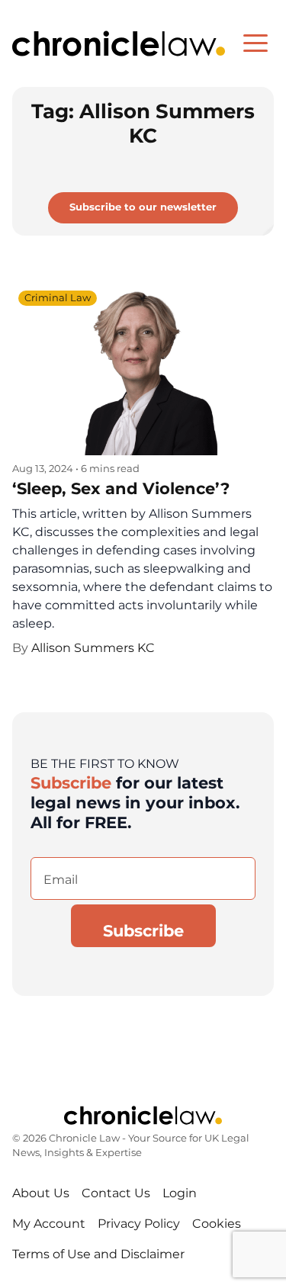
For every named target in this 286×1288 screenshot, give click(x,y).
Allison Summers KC (93, 648)
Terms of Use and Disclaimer (98, 1254)
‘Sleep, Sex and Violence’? (121, 488)
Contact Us (116, 1193)
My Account (48, 1223)
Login (179, 1193)
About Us (40, 1193)
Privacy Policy (139, 1223)
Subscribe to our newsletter (143, 207)
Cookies (216, 1223)
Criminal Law (57, 299)
